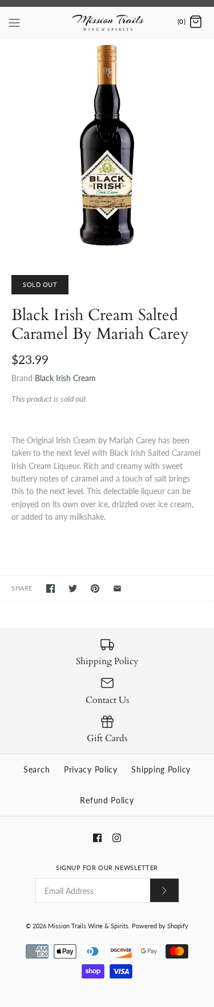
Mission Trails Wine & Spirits (88, 925)
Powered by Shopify (160, 925)
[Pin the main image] (95, 588)
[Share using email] (117, 588)
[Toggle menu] (14, 21)
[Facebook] (97, 838)
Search (36, 769)
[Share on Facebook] (50, 588)
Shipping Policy (161, 769)
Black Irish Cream (65, 378)
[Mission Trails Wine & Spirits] (107, 22)
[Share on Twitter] (72, 588)
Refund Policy (107, 800)
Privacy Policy (91, 769)
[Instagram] (116, 838)
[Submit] (164, 890)
